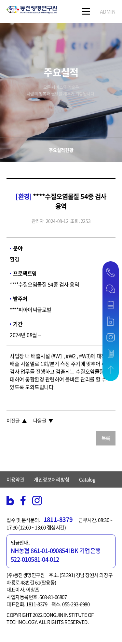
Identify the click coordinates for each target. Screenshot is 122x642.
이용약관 (15, 479)
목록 (106, 438)
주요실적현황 (61, 150)
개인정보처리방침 (51, 479)
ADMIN (108, 11)
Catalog (87, 479)
